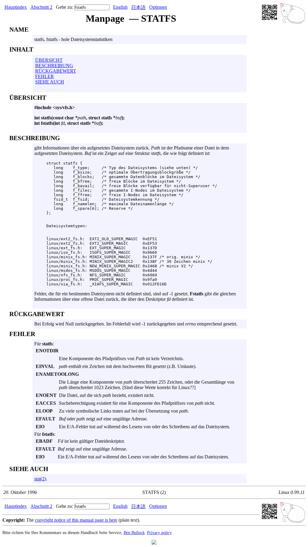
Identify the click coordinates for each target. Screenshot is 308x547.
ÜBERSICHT (49, 60)
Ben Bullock (134, 532)
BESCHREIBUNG (54, 65)
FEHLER (44, 76)
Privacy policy (159, 532)
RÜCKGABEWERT (55, 71)
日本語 (138, 7)
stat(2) (40, 478)
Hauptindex (16, 7)
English (120, 7)
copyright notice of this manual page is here (76, 520)
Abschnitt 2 (41, 7)
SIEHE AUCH (49, 81)
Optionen (158, 7)
